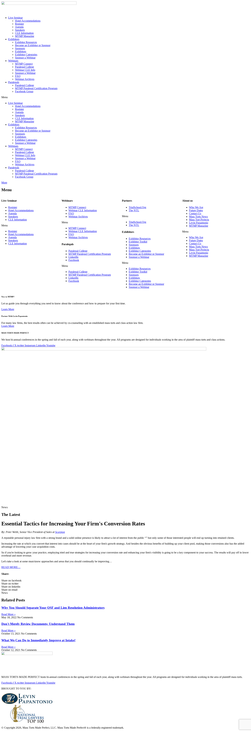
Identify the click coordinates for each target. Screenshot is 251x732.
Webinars (13, 60)
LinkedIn (73, 257)
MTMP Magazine (24, 36)
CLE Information (24, 33)
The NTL (134, 210)
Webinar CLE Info (25, 69)
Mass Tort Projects (199, 219)
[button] (125, 97)
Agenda (19, 26)
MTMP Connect (24, 63)
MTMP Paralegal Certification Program (36, 88)
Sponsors (20, 48)
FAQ (17, 76)
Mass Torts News (198, 216)
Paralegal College (24, 66)
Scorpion (60, 532)
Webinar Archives (24, 79)
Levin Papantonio (198, 222)
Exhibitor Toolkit (138, 241)
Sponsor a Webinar (25, 57)
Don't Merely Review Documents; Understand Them (38, 624)
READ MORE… (10, 567)
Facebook (73, 260)
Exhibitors (13, 39)
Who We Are (196, 207)
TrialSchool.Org (137, 207)
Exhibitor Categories (26, 54)
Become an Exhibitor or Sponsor (32, 45)
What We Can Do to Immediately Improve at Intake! (38, 640)
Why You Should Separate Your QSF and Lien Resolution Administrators (52, 607)
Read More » (8, 614)
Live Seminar (15, 17)
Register (19, 23)
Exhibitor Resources (26, 42)
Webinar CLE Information (82, 210)
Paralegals (13, 82)
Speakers (20, 30)
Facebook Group (24, 91)
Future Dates (196, 210)
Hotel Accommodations (27, 20)
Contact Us (195, 213)
